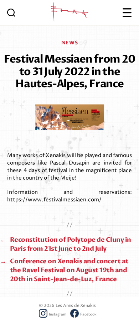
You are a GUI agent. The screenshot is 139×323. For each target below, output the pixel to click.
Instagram (57, 314)
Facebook (88, 314)
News (69, 43)
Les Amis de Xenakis (76, 306)
